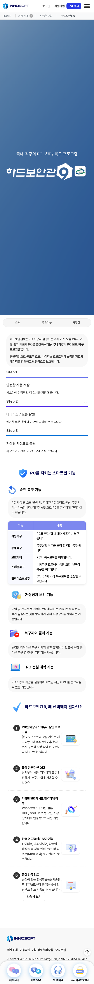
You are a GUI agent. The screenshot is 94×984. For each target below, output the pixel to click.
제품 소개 (23, 15)
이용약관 (25, 950)
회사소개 (12, 950)
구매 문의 (74, 6)
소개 (17, 322)
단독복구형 (46, 15)
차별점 (76, 322)
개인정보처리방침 (42, 950)
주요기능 (47, 322)
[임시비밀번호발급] (80, 970)
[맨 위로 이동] (87, 952)
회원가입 (59, 6)
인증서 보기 (34, 896)
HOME (7, 15)
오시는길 (60, 950)
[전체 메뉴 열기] (87, 6)
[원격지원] (58, 970)
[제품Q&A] (36, 970)
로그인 (46, 6)
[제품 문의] (14, 970)
